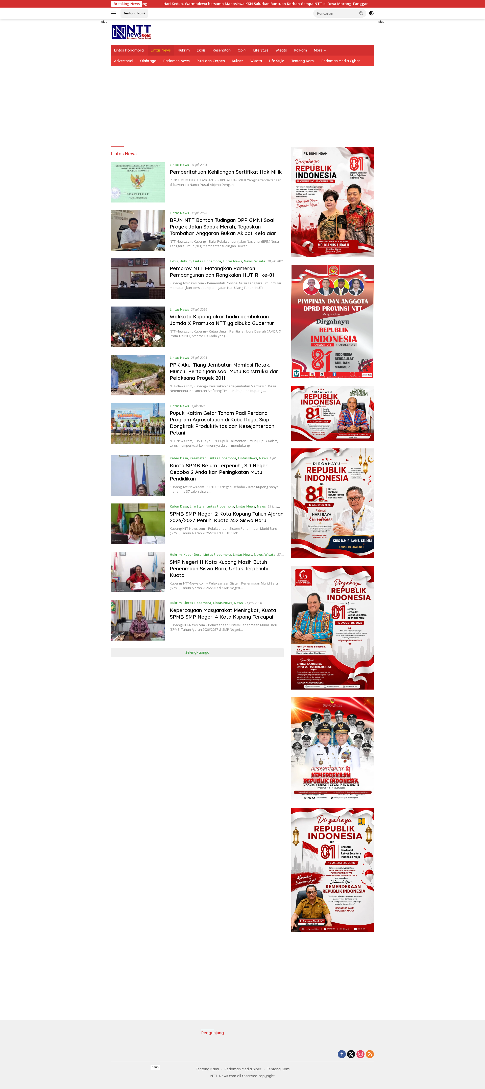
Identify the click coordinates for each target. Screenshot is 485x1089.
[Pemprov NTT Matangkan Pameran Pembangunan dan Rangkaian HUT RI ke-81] (138, 278)
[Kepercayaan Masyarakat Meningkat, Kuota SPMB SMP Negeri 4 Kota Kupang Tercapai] (138, 620)
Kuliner (237, 61)
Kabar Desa (179, 458)
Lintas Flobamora (129, 50)
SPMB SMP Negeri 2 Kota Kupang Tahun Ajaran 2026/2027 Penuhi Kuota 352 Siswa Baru (226, 517)
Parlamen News (176, 61)
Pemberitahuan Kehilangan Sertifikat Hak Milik (226, 172)
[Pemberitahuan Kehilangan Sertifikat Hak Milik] (138, 182)
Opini (242, 50)
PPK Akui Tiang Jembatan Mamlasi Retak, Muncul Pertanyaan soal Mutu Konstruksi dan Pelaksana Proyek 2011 (224, 371)
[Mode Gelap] (371, 13)
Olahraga (148, 61)
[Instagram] (360, 1054)
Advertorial (123, 61)
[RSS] (370, 1054)
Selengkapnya (197, 652)
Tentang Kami (134, 13)
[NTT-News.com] (131, 31)
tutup (104, 21)
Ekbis (201, 50)
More (318, 50)
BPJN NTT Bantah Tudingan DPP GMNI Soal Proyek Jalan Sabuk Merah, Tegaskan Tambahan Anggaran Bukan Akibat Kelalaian (223, 226)
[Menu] (114, 13)
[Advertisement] (88, 95)
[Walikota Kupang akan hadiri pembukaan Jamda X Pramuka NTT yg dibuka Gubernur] (138, 327)
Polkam (300, 50)
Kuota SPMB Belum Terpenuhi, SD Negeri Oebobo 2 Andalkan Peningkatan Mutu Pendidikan (219, 472)
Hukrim (184, 50)
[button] (361, 13)
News (248, 261)
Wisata (281, 50)
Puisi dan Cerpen (211, 61)
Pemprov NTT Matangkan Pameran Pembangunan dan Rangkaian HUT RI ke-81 (222, 271)
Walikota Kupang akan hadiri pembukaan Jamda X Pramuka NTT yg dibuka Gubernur (222, 319)
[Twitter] (351, 1054)
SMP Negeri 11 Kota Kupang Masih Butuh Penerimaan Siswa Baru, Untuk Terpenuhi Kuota (219, 568)
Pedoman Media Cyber (341, 61)
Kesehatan (222, 50)
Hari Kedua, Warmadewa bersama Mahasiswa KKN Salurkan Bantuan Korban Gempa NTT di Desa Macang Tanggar (202, 4)
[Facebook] (342, 1054)
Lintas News (161, 50)
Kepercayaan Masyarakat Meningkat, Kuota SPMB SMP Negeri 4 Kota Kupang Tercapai (223, 613)
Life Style (261, 50)
